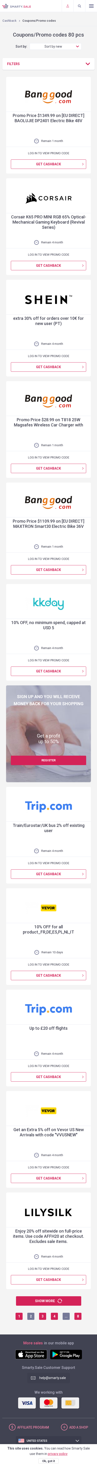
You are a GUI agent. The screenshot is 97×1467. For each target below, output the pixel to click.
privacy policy (58, 1454)
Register (48, 760)
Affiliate (33, 1427)
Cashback (9, 20)
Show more (45, 1301)
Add (78, 1427)
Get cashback (48, 164)
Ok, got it (48, 1461)
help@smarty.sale (52, 1378)
